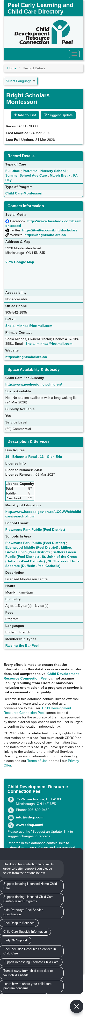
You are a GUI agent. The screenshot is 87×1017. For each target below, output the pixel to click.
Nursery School (53, 171)
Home (11, 68)
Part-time (30, 171)
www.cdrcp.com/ (29, 825)
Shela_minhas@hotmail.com (28, 326)
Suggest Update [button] (60, 115)
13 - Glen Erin (51, 456)
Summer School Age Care (26, 175)
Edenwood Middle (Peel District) (31, 547)
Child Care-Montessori (23, 193)
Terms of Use (37, 761)
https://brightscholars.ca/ (45, 235)
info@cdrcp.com (29, 817)
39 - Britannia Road (21, 456)
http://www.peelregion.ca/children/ (33, 384)
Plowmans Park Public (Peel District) (35, 529)
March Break (60, 175)
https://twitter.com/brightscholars (49, 230)
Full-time (12, 171)
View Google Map (19, 262)
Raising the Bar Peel (22, 645)
